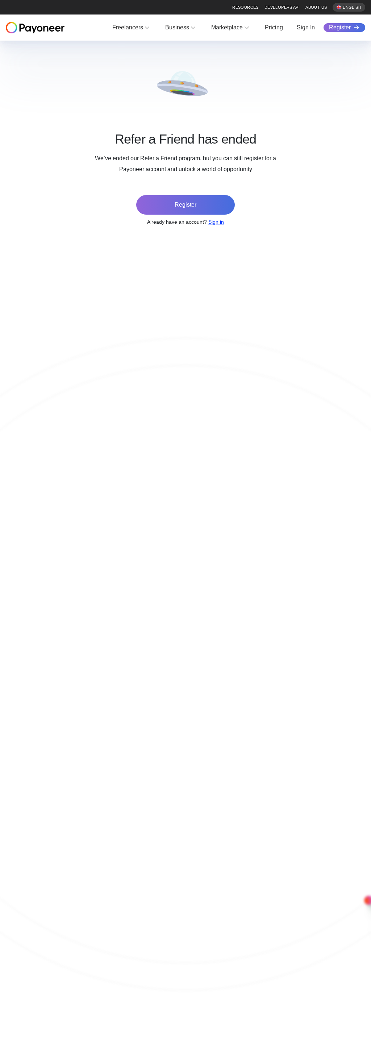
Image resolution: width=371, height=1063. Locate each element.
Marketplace (227, 27)
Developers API (282, 7)
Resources (245, 7)
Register (340, 27)
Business (177, 27)
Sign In (306, 27)
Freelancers (127, 27)
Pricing (274, 27)
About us (316, 7)
